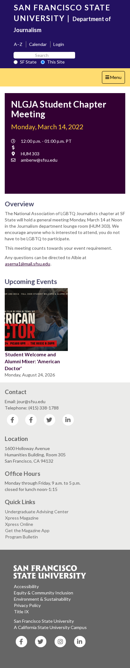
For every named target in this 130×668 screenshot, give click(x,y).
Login (58, 44)
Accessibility (26, 586)
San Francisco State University (44, 621)
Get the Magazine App (27, 530)
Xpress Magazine (21, 517)
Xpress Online (19, 524)
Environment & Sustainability (42, 599)
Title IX (21, 611)
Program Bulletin (21, 536)
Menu (115, 79)
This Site (56, 61)
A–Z (18, 44)
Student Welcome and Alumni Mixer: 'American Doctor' (32, 361)
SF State (28, 61)
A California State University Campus (50, 627)
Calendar (38, 44)
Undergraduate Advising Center (36, 511)
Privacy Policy (27, 605)
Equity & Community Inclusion (43, 592)
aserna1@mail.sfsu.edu (27, 263)
